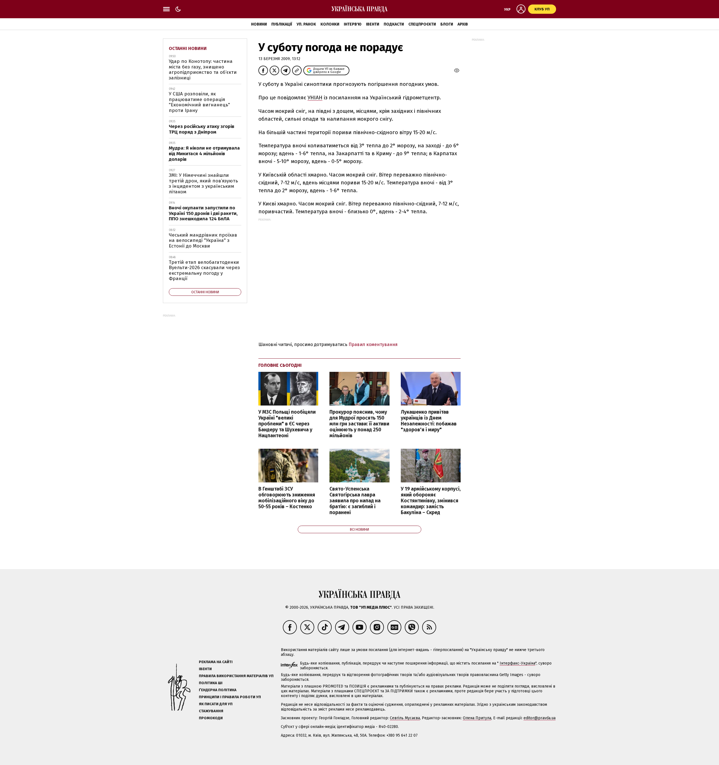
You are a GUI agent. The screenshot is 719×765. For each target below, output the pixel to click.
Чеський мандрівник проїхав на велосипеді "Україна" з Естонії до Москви (203, 240)
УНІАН (315, 97)
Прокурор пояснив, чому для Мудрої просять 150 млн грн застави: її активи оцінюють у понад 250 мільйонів (359, 424)
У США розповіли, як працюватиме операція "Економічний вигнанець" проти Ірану (199, 102)
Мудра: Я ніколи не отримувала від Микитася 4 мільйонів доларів (204, 153)
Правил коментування (373, 344)
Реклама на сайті (216, 662)
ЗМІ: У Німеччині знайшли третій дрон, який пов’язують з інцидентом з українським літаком (203, 183)
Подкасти (394, 24)
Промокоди (211, 718)
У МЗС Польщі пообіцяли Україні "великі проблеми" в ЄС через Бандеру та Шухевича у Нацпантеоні (287, 424)
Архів (463, 24)
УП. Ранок (306, 24)
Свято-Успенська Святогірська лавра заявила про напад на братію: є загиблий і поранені (355, 501)
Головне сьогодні (280, 365)
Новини (259, 24)
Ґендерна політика (217, 690)
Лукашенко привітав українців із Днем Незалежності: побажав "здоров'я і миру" (429, 421)
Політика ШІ (210, 683)
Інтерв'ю (352, 24)
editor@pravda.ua (540, 718)
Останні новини (188, 48)
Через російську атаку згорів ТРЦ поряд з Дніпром (201, 129)
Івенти (372, 24)
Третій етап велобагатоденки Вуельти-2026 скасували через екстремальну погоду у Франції (204, 270)
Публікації (281, 24)
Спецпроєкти (422, 24)
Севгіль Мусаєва (405, 718)
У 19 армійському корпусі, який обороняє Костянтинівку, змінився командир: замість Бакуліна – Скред (431, 501)
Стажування (211, 711)
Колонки (329, 24)
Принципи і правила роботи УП (230, 697)
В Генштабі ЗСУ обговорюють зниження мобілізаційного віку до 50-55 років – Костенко (286, 498)
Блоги (446, 24)
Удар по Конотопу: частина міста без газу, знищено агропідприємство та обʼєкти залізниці (203, 69)
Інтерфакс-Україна (517, 663)
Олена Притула (477, 718)
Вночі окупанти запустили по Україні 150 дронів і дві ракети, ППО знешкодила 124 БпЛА (203, 213)
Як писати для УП (216, 704)
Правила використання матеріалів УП (236, 676)
